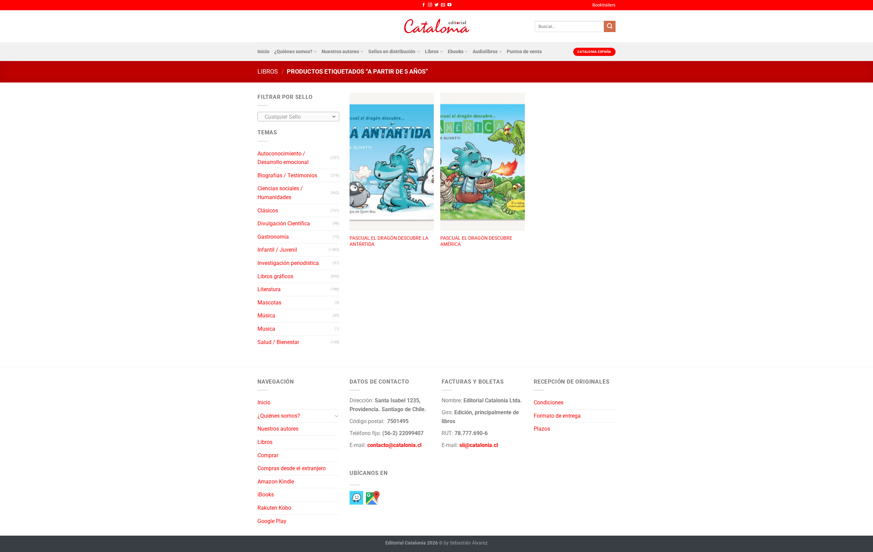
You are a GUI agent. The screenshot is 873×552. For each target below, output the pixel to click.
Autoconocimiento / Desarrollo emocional (283, 158)
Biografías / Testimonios (287, 175)
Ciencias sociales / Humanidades (280, 192)
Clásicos (267, 210)
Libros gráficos (275, 276)
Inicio (263, 52)
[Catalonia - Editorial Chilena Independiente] (436, 26)
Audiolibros (485, 52)
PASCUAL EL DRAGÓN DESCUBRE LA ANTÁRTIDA (389, 241)
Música (266, 315)
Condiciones (548, 402)
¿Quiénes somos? (293, 52)
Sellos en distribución (391, 52)
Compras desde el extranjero (291, 468)
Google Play (271, 521)
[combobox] (298, 116)
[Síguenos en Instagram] (430, 5)
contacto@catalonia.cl (394, 445)
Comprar (267, 455)
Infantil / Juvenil (277, 250)
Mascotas (269, 302)
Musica (266, 329)
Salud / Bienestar (278, 342)
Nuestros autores (340, 52)
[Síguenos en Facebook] (423, 5)
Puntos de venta (524, 52)
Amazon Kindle (275, 481)
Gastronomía (273, 237)
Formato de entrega (557, 416)
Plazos (542, 429)
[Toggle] (336, 416)
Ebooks (455, 52)
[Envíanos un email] (443, 5)
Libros (432, 52)
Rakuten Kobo (274, 508)
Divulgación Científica (283, 223)
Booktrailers (604, 5)
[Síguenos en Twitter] (436, 5)
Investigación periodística (288, 263)
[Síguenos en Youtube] (449, 5)
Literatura (269, 289)
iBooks (265, 494)
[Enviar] (610, 26)
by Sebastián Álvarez (466, 543)
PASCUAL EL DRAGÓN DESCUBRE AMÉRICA (476, 241)
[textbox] (297, 117)
